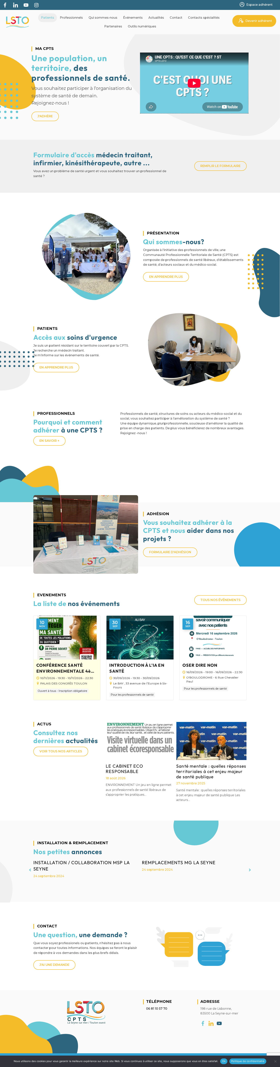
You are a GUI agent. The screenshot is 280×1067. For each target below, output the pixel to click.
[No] (275, 1061)
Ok (224, 1061)
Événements (133, 17)
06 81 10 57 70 (156, 1008)
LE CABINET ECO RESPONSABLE (124, 768)
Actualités (156, 17)
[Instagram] (36, 5)
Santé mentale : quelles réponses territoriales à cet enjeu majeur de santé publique (211, 771)
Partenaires (113, 26)
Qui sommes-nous (103, 17)
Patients (47, 17)
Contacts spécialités (204, 17)
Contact (176, 17)
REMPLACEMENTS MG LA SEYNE (178, 862)
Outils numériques (142, 26)
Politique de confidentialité (247, 1061)
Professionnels (71, 17)
